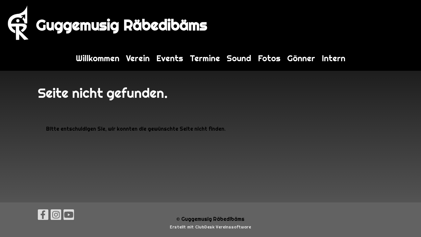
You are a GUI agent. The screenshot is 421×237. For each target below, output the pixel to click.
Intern (333, 58)
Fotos (269, 58)
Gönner (301, 58)
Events (169, 58)
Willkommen (97, 58)
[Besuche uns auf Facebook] (43, 216)
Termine (205, 58)
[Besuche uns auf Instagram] (56, 216)
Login (407, 22)
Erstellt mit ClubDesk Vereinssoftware (210, 227)
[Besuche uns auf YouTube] (68, 216)
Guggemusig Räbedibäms (121, 24)
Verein (138, 58)
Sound (239, 58)
